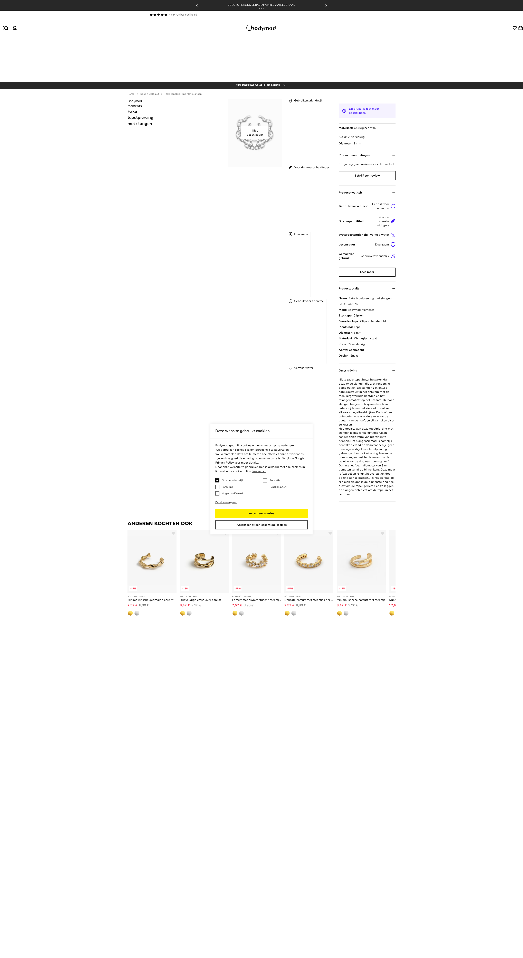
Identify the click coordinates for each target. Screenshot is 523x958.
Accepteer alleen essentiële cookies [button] (262, 525)
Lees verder (259, 471)
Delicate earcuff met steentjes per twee (308, 600)
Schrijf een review (367, 176)
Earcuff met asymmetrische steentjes (256, 600)
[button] (259, 8)
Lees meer (367, 272)
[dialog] (261, 479)
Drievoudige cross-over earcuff (200, 600)
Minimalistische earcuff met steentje (361, 600)
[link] (130, 613)
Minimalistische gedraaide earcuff (150, 600)
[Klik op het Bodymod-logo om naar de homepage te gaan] (264, 28)
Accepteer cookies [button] (261, 513)
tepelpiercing (378, 429)
